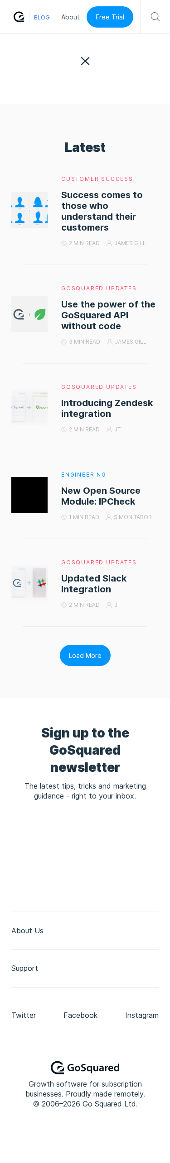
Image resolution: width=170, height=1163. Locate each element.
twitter (23, 1015)
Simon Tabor (133, 517)
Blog (42, 17)
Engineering (84, 474)
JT (117, 429)
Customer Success (97, 178)
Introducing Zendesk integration (107, 408)
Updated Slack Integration (93, 584)
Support (24, 968)
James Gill (130, 243)
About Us (27, 930)
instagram (142, 1015)
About (70, 17)
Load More (85, 655)
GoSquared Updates (99, 288)
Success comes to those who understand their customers (102, 211)
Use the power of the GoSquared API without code (108, 315)
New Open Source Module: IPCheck (101, 496)
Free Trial (110, 17)
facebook (80, 1015)
